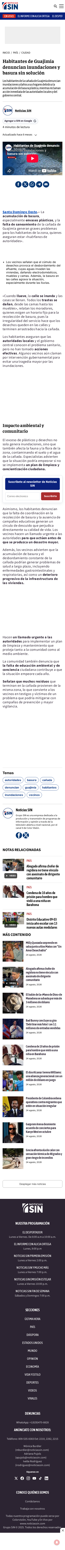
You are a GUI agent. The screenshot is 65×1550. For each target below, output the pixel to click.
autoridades (13, 780)
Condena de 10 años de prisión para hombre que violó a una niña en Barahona (42, 899)
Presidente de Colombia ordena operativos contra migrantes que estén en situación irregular (44, 1101)
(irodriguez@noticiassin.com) (32, 1465)
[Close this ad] (62, 1530)
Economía (32, 1366)
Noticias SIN (23, 111)
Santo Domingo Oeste (20, 212)
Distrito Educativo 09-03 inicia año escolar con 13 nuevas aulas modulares (42, 923)
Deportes (32, 1382)
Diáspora (33, 1335)
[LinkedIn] (46, 1478)
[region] (32, 198)
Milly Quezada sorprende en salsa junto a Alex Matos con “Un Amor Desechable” (44, 946)
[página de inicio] (10, 6)
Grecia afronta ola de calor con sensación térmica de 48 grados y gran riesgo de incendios (44, 1153)
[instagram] (28, 1478)
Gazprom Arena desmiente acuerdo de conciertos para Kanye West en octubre (41, 1127)
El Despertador (32, 1232)
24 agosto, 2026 (34, 955)
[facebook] (22, 1478)
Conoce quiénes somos (32, 1492)
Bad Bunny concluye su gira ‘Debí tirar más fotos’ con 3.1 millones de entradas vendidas (43, 1024)
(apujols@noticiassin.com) (30, 1457)
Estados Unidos (32, 1343)
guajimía (30, 787)
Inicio (6, 53)
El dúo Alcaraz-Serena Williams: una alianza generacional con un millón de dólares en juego (44, 1076)
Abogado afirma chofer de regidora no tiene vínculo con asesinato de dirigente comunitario (43, 872)
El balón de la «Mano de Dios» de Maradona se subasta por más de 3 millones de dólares (44, 998)
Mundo (32, 1350)
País (16, 53)
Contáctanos (32, 1501)
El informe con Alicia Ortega (34, 16)
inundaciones (14, 795)
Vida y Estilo (33, 1374)
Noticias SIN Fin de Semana (32, 1291)
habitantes (49, 787)
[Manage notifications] (57, 1542)
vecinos (34, 795)
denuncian (12, 787)
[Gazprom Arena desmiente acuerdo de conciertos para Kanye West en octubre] (13, 1132)
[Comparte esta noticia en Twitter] (25, 184)
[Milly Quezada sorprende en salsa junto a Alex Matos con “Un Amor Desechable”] (13, 951)
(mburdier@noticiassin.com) (32, 1450)
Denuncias (32, 1413)
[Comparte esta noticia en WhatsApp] (32, 184)
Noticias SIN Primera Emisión (32, 1256)
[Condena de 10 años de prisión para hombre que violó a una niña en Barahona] (13, 1055)
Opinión (32, 1358)
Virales (32, 1398)
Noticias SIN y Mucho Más (32, 1267)
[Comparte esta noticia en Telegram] (39, 184)
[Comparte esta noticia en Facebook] (18, 184)
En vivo (9, 16)
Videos (32, 1390)
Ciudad (25, 53)
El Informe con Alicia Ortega (32, 1244)
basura (31, 780)
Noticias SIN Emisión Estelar (32, 1279)
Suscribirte (50, 496)
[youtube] (34, 1478)
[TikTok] (40, 1478)
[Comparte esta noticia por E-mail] (46, 184)
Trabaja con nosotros (32, 1509)
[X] (16, 1478)
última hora (32, 1319)
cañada (47, 780)
